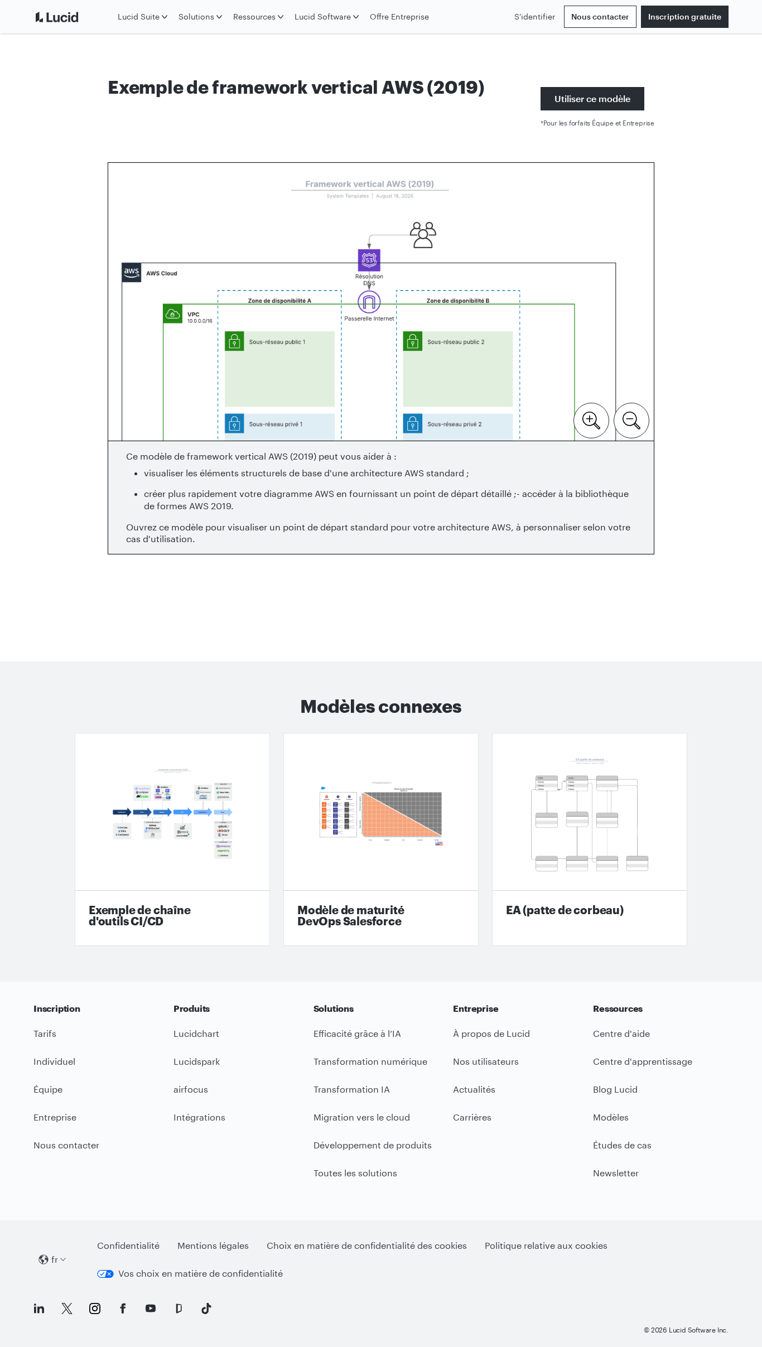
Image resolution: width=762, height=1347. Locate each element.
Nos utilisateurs (486, 1061)
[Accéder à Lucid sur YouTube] (150, 1308)
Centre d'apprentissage (642, 1061)
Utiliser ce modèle (592, 98)
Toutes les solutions (355, 1172)
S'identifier (534, 16)
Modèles (611, 1117)
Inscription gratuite (684, 16)
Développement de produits (373, 1145)
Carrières (472, 1117)
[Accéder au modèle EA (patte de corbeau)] (590, 839)
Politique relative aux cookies (546, 1245)
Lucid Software (323, 16)
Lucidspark (196, 1061)
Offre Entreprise (399, 16)
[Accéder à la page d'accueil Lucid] (73, 17)
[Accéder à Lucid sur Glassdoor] (178, 1308)
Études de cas (622, 1145)
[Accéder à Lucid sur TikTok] (206, 1308)
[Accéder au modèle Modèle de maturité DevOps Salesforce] (381, 839)
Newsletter (616, 1172)
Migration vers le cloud (362, 1117)
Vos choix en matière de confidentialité (200, 1273)
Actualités (474, 1089)
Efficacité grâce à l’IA (357, 1033)
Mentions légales (213, 1245)
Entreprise (54, 1117)
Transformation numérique (370, 1061)
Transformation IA (352, 1089)
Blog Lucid (615, 1089)
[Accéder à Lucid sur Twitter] (67, 1308)
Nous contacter (600, 16)
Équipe (47, 1089)
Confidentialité (128, 1245)
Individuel (54, 1061)
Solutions (196, 16)
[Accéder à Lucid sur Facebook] (122, 1308)
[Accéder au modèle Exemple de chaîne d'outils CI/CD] (172, 839)
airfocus (190, 1089)
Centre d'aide (621, 1033)
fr (54, 1259)
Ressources (254, 16)
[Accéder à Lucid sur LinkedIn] (39, 1308)
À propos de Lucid (491, 1033)
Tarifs (44, 1033)
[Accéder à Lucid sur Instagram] (94, 1308)
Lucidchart (196, 1033)
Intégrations (199, 1117)
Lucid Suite (139, 16)
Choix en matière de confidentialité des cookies (367, 1245)
